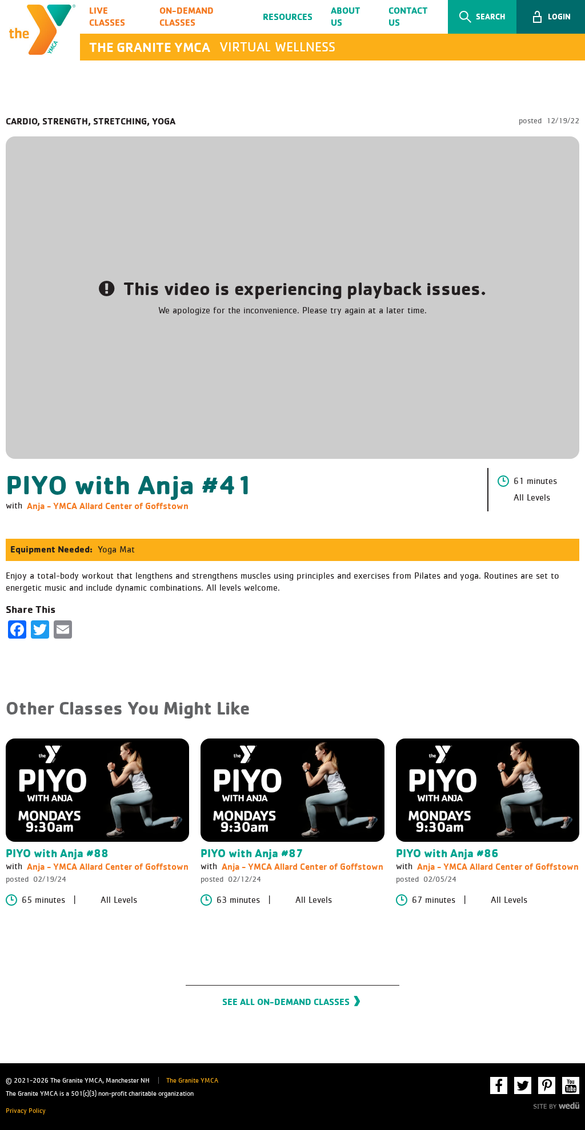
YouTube (570, 1085)
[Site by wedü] (556, 1104)
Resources (287, 16)
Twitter (522, 1085)
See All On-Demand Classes (286, 1001)
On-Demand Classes (186, 16)
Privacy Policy (26, 1111)
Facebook (498, 1085)
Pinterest (546, 1085)
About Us (345, 16)
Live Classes (107, 16)
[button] (550, 17)
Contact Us (408, 16)
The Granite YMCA (192, 1080)
